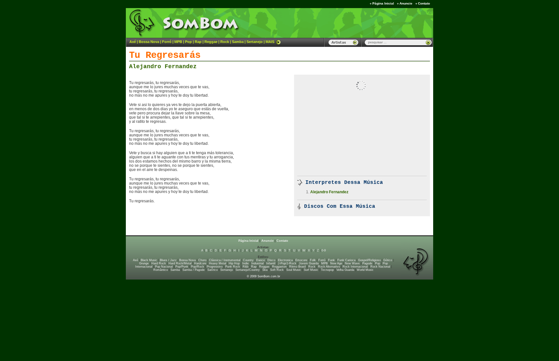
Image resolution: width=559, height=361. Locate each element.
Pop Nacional (164, 266)
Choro (202, 260)
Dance (260, 260)
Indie (245, 263)
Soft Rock (277, 269)
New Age (336, 263)
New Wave (352, 263)
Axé (132, 42)
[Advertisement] (352, 22)
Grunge (144, 263)
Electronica (285, 260)
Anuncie (406, 3)
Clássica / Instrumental (224, 260)
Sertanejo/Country (248, 269)
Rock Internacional (355, 266)
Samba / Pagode (193, 269)
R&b (245, 266)
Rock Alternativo (329, 266)
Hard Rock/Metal (180, 263)
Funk (331, 260)
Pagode (367, 263)
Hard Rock (158, 263)
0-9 (324, 250)
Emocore (301, 260)
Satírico (212, 269)
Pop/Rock (197, 266)
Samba (238, 42)
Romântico (160, 269)
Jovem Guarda (309, 263)
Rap (198, 42)
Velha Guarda (345, 269)
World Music (365, 269)
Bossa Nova (149, 42)
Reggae (210, 42)
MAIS (270, 42)
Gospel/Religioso (369, 260)
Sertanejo (255, 42)
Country (248, 260)
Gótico (387, 260)
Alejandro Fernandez (163, 66)
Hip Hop (234, 263)
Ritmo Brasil (297, 266)
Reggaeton (279, 266)
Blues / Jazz (168, 260)
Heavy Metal (217, 263)
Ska (265, 269)
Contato (424, 3)
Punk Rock (232, 266)
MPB (178, 42)
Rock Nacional (380, 266)
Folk (313, 260)
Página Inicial (383, 3)
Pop (188, 42)
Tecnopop (327, 269)
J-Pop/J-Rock (287, 263)
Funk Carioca (346, 260)
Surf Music (311, 269)
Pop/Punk (181, 266)
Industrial (257, 263)
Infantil (270, 263)
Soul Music (293, 269)
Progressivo (215, 266)
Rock (224, 42)
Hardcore (200, 263)
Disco (271, 260)
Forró (166, 42)
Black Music (149, 260)
